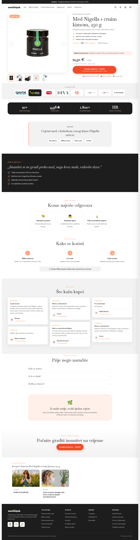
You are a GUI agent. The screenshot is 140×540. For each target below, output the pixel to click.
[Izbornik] (130, 7)
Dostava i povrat (70, 513)
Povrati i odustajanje (118, 524)
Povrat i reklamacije (118, 520)
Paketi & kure (45, 527)
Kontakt (67, 520)
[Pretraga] (115, 7)
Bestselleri (92, 520)
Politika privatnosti (118, 527)
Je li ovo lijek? (34, 376)
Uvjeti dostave (117, 513)
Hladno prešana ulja (47, 513)
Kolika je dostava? (36, 384)
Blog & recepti (69, 527)
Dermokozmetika (46, 524)
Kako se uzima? (35, 368)
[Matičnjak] (14, 7)
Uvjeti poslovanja (117, 517)
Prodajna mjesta (70, 524)
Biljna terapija (33, 7)
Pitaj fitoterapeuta (71, 517)
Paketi (69, 7)
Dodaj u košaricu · (70, 447)
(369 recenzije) (90, 43)
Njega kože (61, 7)
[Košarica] (125, 7)
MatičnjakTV (93, 517)
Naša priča (77, 7)
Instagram (92, 513)
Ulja (25, 7)
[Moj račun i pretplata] (120, 7)
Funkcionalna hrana (47, 7)
